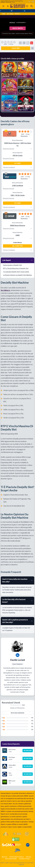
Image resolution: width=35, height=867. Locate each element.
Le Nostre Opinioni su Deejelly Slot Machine (17, 275)
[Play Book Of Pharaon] (26, 87)
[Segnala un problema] (31, 42)
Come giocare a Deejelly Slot (12, 265)
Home (3, 13)
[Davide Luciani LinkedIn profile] (17, 655)
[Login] (8, 6)
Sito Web (17, 163)
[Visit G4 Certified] (28, 845)
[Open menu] (3, 6)
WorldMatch (22, 22)
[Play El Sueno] (9, 87)
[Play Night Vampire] (26, 103)
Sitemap (28, 857)
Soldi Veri (16, 48)
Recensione (28, 750)
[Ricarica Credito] (24, 42)
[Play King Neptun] (9, 103)
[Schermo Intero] (20, 42)
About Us (4, 857)
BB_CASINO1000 (17, 246)
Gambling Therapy (24, 858)
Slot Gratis (10, 13)
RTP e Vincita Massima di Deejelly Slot (15, 268)
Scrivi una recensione (17, 713)
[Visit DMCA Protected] (15, 839)
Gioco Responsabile (11, 858)
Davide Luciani (17, 660)
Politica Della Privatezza (17, 857)
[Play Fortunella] (26, 70)
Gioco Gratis (17, 28)
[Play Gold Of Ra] (9, 70)
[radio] (2, 42)
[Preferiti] (27, 6)
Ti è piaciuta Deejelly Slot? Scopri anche (16, 272)
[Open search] (32, 6)
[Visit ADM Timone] (6, 834)
